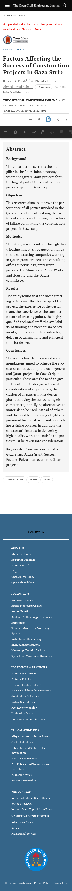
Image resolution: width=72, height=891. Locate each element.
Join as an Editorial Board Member (31, 798)
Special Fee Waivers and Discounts (31, 656)
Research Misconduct (24, 780)
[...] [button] (63, 81)
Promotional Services (23, 833)
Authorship (18, 622)
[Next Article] (66, 120)
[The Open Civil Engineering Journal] (36, 859)
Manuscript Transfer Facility (28, 650)
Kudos (15, 828)
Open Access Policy (22, 576)
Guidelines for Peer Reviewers (28, 719)
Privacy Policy (42, 883)
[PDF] (48, 119)
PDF (34, 479)
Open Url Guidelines (23, 582)
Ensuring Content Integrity (27, 685)
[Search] (65, 5)
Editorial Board (20, 565)
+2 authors (43, 86)
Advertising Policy (22, 822)
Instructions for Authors (25, 644)
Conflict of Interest (22, 742)
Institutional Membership (26, 639)
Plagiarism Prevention (24, 758)
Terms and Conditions (18, 883)
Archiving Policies (22, 600)
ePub (47, 479)
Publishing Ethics (21, 774)
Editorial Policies (21, 679)
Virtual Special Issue (23, 702)
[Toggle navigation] (7, 5)
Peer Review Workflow (24, 707)
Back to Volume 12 (17, 15)
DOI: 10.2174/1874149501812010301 (25, 110)
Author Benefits (20, 611)
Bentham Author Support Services (31, 617)
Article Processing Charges (27, 605)
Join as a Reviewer (21, 803)
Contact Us (60, 883)
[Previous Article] (58, 120)
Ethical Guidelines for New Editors (31, 690)
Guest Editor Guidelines (25, 696)
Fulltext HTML (14, 479)
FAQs (14, 571)
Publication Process (23, 713)
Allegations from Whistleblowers (30, 736)
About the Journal (21, 554)
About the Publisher (23, 559)
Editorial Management (24, 673)
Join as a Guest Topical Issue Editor (32, 809)
